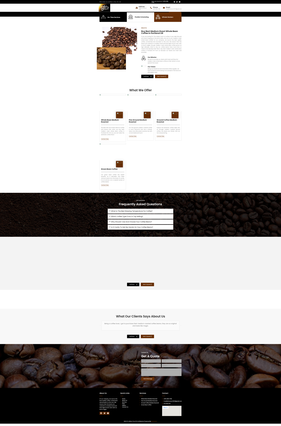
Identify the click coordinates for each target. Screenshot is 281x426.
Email (168, 7)
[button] (147, 76)
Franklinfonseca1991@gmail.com (174, 9)
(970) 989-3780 (156, 9)
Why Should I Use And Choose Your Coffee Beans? (131, 222)
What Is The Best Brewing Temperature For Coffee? (132, 211)
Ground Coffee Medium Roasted (167, 121)
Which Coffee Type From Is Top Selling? (127, 216)
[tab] (140, 211)
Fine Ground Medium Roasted (138, 121)
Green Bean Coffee (109, 169)
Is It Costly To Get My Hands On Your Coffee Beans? (132, 227)
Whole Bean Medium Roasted (110, 121)
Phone (155, 7)
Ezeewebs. (154, 421)
